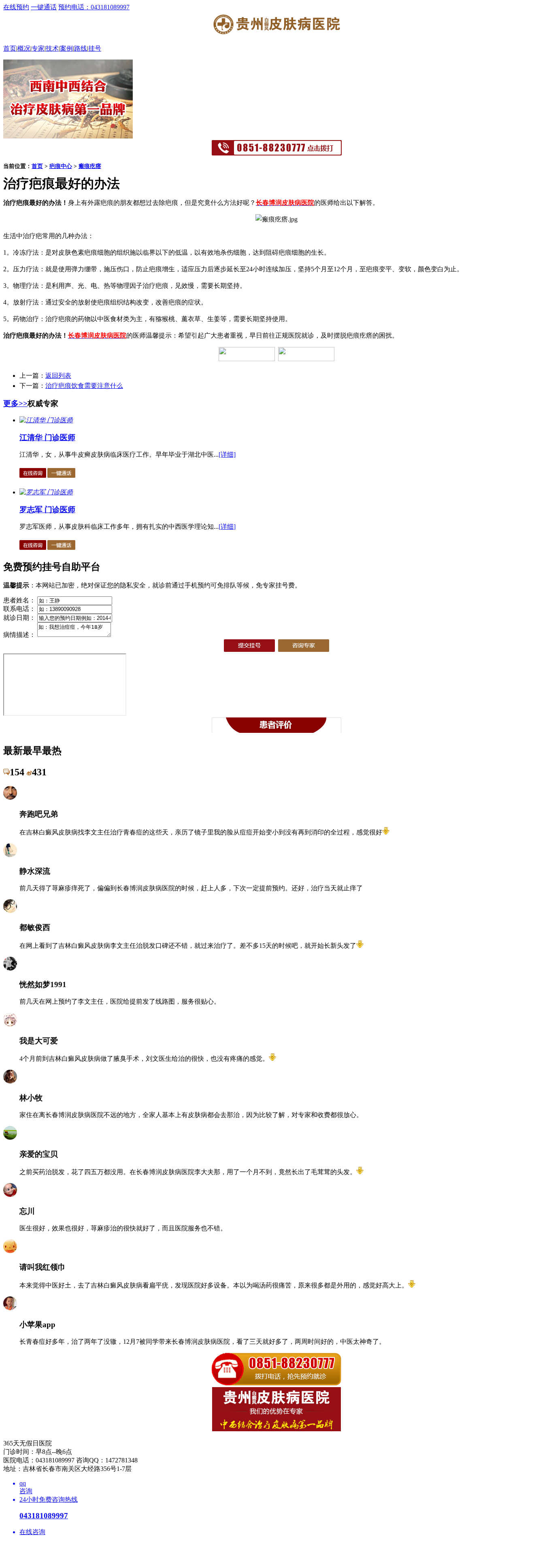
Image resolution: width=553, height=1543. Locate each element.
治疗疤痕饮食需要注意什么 (84, 385)
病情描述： (19, 634)
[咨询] (276, 219)
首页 (9, 48)
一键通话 (44, 7)
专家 (38, 48)
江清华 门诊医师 (47, 437)
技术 (52, 48)
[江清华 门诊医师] (46, 420)
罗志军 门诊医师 (47, 509)
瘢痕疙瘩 (90, 166)
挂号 (94, 48)
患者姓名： (19, 600)
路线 (80, 48)
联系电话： (19, 608)
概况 (23, 48)
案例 (66, 48)
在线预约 (16, 7)
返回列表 (58, 375)
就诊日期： (19, 617)
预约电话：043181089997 (94, 7)
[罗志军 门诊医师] (46, 492)
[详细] (227, 454)
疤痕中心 (60, 166)
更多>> (15, 403)
